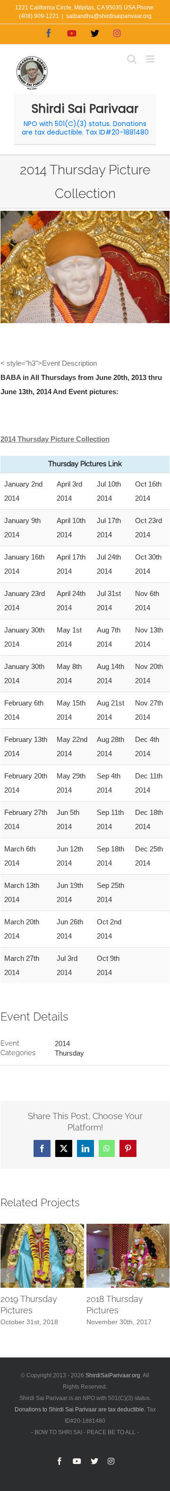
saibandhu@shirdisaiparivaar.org (109, 16)
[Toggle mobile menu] (151, 59)
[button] (7, 1275)
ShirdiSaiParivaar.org (112, 1375)
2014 (62, 1043)
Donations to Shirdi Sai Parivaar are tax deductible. (80, 1409)
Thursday (69, 1053)
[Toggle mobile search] (131, 59)
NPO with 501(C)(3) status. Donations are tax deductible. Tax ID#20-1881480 (85, 128)
